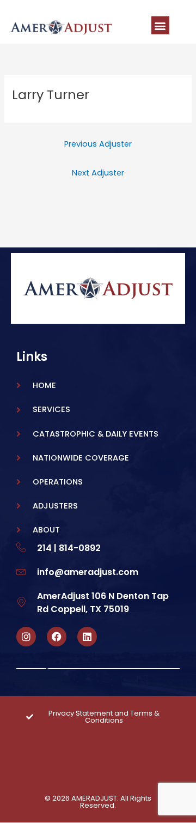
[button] (160, 25)
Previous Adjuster (98, 143)
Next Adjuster (98, 172)
